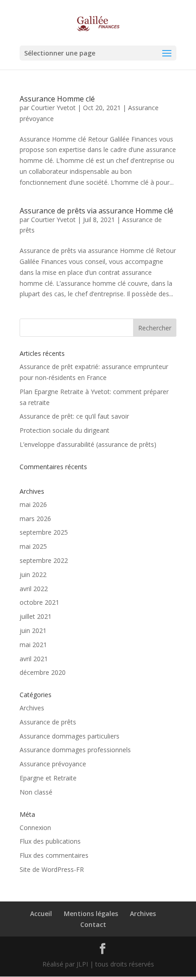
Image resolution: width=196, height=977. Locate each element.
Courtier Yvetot (53, 107)
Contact (93, 924)
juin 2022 (33, 574)
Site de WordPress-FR (52, 869)
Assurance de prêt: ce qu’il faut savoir (74, 416)
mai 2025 (33, 546)
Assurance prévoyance (53, 763)
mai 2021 (33, 644)
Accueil (41, 913)
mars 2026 (35, 518)
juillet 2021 (36, 616)
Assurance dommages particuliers (69, 736)
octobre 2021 (39, 602)
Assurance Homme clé (57, 99)
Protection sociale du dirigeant (64, 430)
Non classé (36, 792)
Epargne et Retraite (48, 778)
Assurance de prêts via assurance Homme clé (96, 211)
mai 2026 (33, 504)
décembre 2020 (43, 672)
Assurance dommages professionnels (75, 749)
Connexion (35, 827)
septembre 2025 (44, 532)
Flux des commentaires (54, 855)
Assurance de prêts (48, 722)
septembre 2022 (44, 560)
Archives (32, 708)
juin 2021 (33, 630)
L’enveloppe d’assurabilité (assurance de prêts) (88, 444)
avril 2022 (34, 588)
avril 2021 (34, 658)
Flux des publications (50, 841)
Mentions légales (91, 913)
